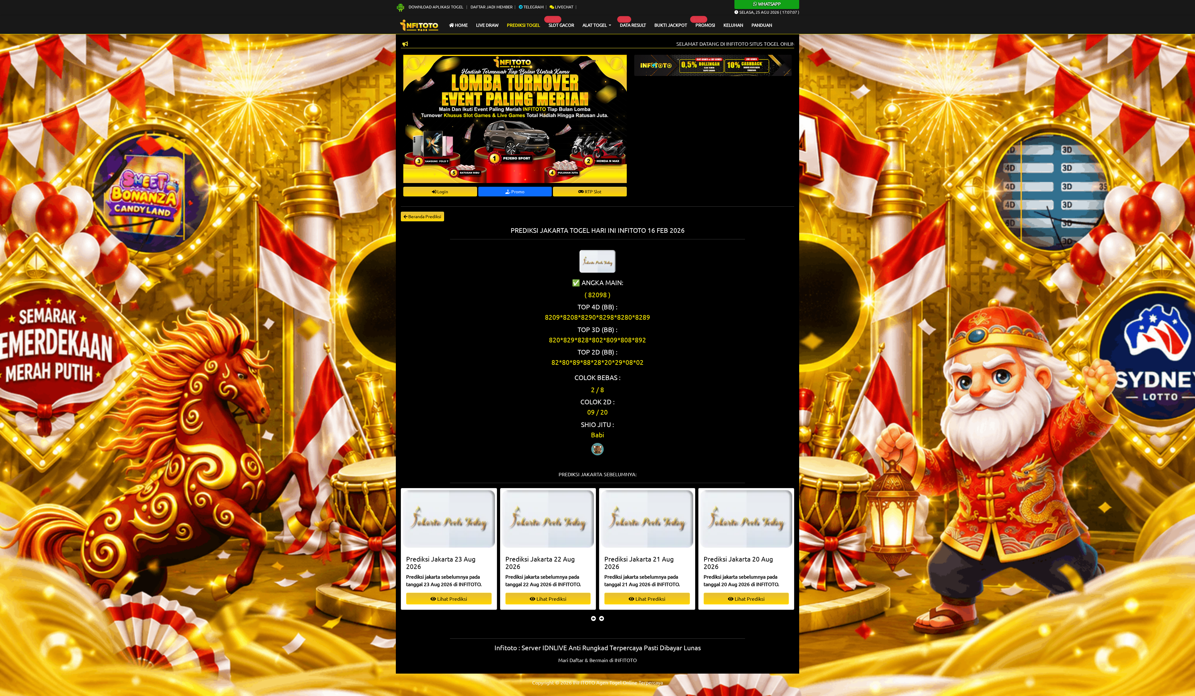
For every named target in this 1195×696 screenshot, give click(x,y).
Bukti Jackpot (670, 25)
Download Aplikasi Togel (436, 6)
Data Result (633, 25)
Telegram (533, 6)
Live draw (487, 25)
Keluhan (733, 25)
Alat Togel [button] (595, 25)
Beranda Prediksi (424, 216)
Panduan (762, 25)
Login (442, 191)
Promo (517, 191)
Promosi (705, 25)
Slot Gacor (561, 25)
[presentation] (593, 618)
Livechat (563, 6)
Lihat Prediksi (451, 598)
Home (461, 25)
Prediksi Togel (523, 25)
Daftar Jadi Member (492, 6)
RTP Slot (593, 191)
